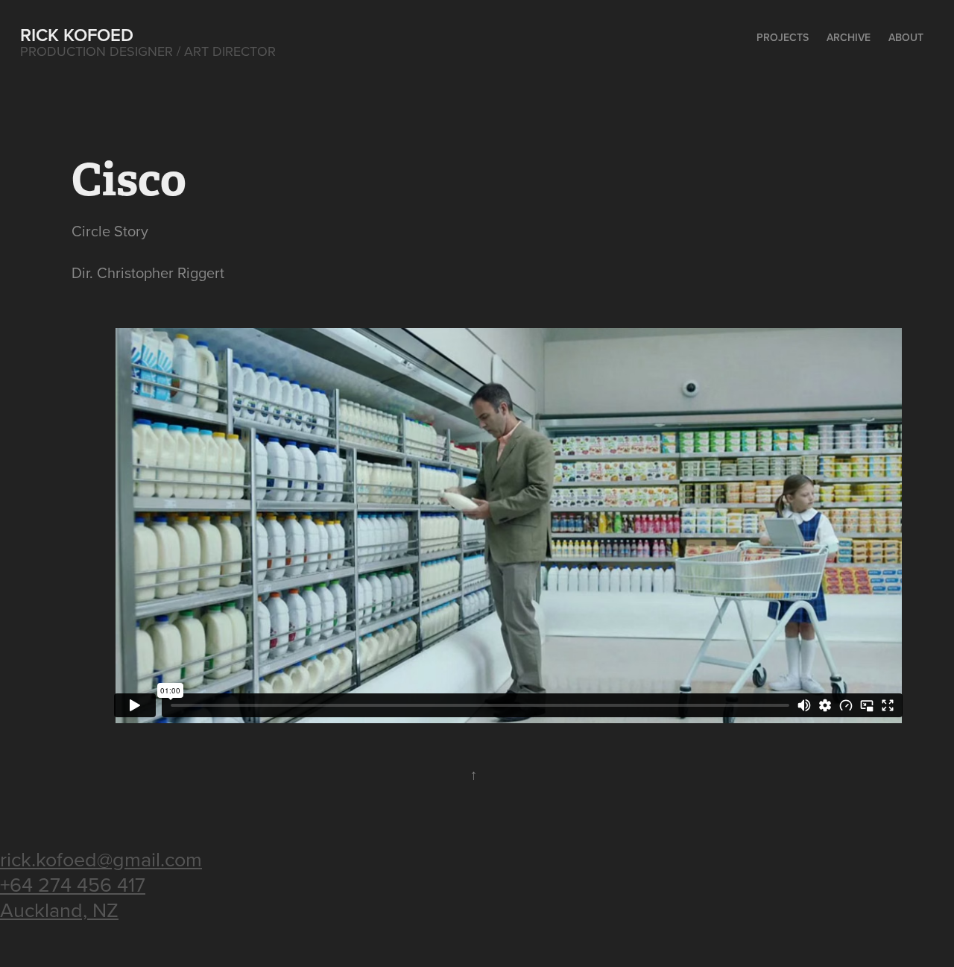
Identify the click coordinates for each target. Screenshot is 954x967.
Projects (782, 37)
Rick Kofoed (76, 35)
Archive (849, 37)
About (905, 37)
